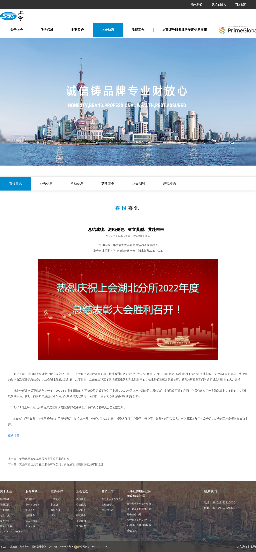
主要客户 (77, 29)
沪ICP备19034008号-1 (61, 546)
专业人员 (5, 515)
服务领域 (47, 29)
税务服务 (30, 515)
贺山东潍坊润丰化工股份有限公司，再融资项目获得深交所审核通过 (61, 464)
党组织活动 (108, 504)
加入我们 (242, 546)
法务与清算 (31, 520)
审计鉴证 (30, 499)
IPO (53, 515)
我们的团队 (219, 4)
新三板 (54, 504)
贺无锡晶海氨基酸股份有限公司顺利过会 (44, 458)
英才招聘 (241, 4)
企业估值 (30, 526)
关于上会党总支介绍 (112, 499)
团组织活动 (108, 510)
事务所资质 (6, 526)
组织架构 (5, 499)
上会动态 (107, 29)
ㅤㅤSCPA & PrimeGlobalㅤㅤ (11, 531)
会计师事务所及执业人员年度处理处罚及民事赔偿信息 (139, 525)
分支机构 (5, 510)
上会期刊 (138, 183)
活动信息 (77, 183)
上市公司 (55, 499)
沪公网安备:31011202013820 (94, 546)
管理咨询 (30, 510)
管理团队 (5, 504)
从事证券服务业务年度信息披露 (184, 29)
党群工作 (138, 29)
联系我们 (196, 4)
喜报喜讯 (15, 183)
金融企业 (55, 510)
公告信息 (46, 183)
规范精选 (169, 183)
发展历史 (5, 520)
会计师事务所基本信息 (139, 503)
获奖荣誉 (107, 183)
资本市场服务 (32, 504)
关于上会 (16, 29)
